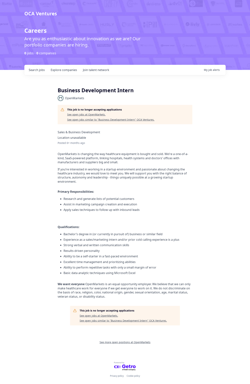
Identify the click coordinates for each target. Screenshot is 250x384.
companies (64, 70)
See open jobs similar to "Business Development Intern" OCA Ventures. (110, 119)
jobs (37, 70)
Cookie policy (133, 375)
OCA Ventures (40, 13)
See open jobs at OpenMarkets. (86, 114)
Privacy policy (117, 375)
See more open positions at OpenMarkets (125, 342)
